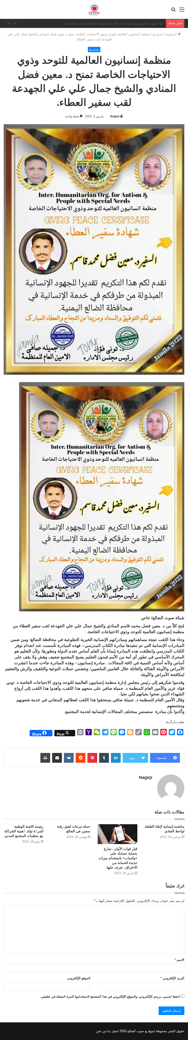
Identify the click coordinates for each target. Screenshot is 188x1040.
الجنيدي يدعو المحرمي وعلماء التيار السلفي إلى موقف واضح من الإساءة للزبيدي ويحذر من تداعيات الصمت (92, 23)
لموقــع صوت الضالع (140, 1031)
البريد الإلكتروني (172, 978)
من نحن (101, 1031)
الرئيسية (171, 34)
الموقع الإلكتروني (78, 978)
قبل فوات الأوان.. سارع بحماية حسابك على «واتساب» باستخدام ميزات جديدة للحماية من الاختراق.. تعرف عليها (118, 858)
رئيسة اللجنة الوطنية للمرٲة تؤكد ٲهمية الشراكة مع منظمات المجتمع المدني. (23, 831)
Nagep (114, 116)
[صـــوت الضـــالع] (94, 9)
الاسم (179, 960)
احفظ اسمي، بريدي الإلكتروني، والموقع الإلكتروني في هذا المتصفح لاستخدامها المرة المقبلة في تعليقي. (110, 996)
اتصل (114, 1031)
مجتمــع (158, 34)
